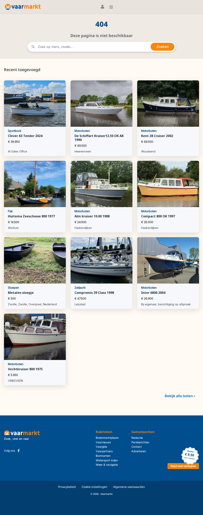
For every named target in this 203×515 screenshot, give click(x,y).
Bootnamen (103, 455)
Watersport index (107, 460)
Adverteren (138, 451)
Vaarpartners (104, 451)
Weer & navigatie (107, 464)
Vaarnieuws (103, 442)
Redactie (137, 437)
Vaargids (101, 446)
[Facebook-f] (18, 450)
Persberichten (140, 442)
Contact (136, 446)
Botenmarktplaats (107, 437)
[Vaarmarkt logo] (23, 7)
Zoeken (162, 47)
